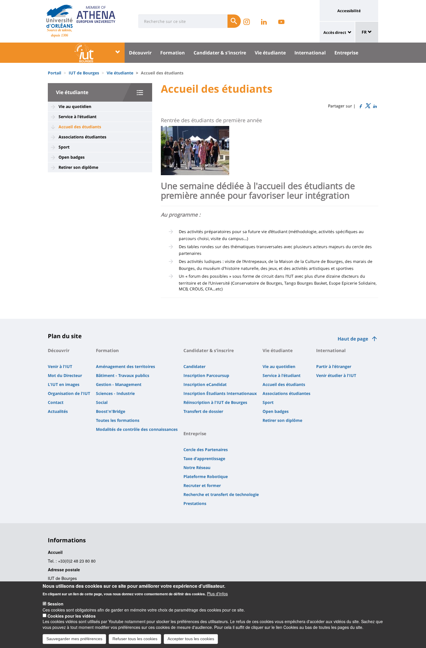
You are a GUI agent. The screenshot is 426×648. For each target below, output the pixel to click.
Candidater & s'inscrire (220, 53)
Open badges (72, 157)
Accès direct (334, 32)
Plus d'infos (217, 593)
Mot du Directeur (65, 375)
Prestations (194, 503)
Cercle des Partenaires (205, 449)
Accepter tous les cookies (191, 638)
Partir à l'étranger (333, 366)
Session (55, 604)
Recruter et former (202, 485)
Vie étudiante (270, 53)
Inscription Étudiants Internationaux (220, 393)
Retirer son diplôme (78, 167)
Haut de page (353, 339)
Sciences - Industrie (115, 393)
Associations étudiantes (82, 137)
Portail (54, 73)
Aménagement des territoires (125, 366)
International (310, 53)
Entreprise (346, 53)
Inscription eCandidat (205, 384)
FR (365, 32)
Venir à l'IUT (60, 366)
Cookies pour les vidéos (72, 615)
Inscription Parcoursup (206, 375)
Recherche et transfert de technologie (221, 494)
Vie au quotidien (75, 106)
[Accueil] (59, 16)
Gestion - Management (118, 384)
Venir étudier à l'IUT (336, 375)
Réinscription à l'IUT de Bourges (215, 402)
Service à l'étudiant (78, 116)
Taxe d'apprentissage (204, 458)
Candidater (194, 366)
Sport (64, 147)
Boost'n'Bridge (110, 411)
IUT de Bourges (84, 73)
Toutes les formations (117, 420)
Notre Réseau (196, 467)
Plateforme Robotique (205, 476)
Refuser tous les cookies (134, 638)
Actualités (58, 411)
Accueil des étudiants (80, 126)
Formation (172, 53)
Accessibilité (349, 10)
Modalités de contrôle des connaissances (137, 429)
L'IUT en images (63, 384)
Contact (55, 402)
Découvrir (140, 53)
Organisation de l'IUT (69, 393)
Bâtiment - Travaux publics (122, 375)
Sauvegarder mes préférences (74, 638)
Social (102, 402)
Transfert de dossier (203, 411)
